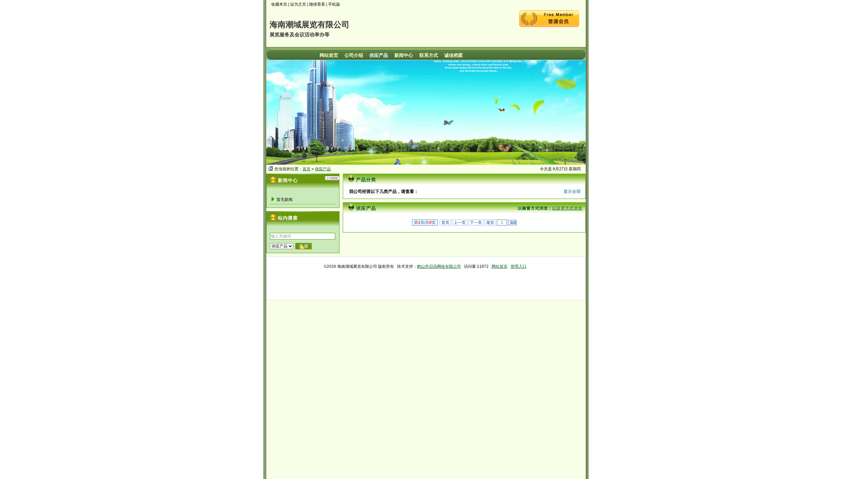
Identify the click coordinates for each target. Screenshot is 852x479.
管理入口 (519, 266)
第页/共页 (425, 222)
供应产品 (323, 169)
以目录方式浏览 (567, 208)
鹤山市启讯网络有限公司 (439, 266)
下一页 (476, 222)
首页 (307, 169)
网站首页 (500, 266)
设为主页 (298, 4)
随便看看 (317, 4)
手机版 (334, 4)
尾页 (490, 222)
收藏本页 (279, 4)
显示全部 (572, 191)
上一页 (460, 222)
